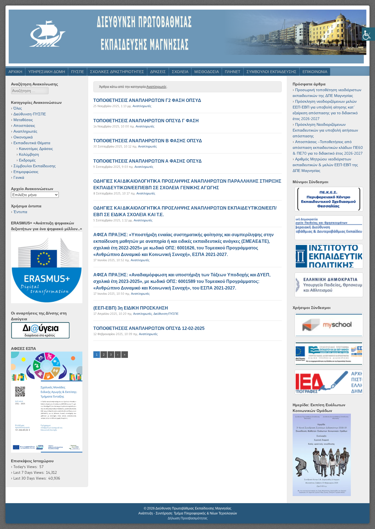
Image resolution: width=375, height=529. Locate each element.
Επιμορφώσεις (25, 171)
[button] (46, 402)
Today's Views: (26, 466)
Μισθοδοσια (206, 71)
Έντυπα (20, 211)
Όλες (17, 108)
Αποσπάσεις (24, 125)
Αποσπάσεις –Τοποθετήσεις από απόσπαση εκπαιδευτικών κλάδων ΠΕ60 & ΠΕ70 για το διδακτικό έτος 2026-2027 (328, 147)
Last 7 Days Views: (29, 472)
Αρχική (15, 71)
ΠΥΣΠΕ (77, 71)
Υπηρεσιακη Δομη (46, 71)
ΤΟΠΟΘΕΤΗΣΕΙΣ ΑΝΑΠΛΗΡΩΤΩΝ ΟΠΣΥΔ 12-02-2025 (149, 328)
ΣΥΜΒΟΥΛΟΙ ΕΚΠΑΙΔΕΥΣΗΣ (271, 71)
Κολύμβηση (29, 154)
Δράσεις (158, 71)
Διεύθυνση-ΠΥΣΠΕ (165, 314)
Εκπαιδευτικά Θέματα (31, 142)
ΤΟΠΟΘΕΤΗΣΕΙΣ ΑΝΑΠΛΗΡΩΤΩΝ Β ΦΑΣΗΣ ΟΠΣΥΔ (147, 140)
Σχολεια (180, 71)
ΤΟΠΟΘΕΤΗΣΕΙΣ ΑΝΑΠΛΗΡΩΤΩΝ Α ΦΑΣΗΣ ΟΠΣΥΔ (147, 161)
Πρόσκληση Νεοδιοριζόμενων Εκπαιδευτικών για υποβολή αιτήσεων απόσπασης (325, 130)
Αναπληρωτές (142, 106)
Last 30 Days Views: (30, 478)
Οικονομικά (23, 137)
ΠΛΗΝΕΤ (232, 71)
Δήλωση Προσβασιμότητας (188, 518)
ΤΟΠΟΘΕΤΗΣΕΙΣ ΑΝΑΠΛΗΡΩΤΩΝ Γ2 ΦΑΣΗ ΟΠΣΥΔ (147, 100)
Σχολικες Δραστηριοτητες (117, 71)
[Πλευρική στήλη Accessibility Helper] (368, 34)
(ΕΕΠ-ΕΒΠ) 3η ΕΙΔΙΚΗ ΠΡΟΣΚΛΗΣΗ (130, 308)
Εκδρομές (27, 160)
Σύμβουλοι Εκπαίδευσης (34, 165)
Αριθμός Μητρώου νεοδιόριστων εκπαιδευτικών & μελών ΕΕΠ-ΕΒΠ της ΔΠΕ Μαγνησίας (325, 165)
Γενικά (18, 177)
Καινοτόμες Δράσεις (36, 148)
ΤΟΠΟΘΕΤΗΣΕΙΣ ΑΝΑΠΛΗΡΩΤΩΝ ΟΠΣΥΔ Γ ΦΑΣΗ (146, 120)
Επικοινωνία (315, 71)
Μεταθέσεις (23, 119)
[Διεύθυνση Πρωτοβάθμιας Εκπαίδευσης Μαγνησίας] (187, 64)
